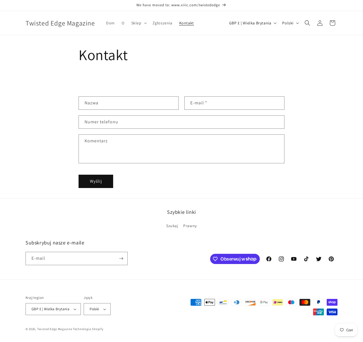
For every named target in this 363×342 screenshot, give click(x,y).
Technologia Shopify (88, 329)
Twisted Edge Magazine (54, 329)
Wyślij (96, 181)
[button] (138, 23)
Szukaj (172, 225)
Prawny (190, 225)
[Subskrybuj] (121, 258)
